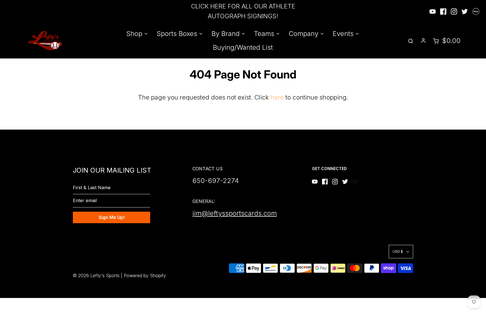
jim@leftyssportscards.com (234, 213)
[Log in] (423, 40)
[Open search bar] (411, 40)
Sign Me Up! (112, 217)
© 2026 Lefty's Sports (96, 275)
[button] (401, 251)
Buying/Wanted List (243, 47)
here (277, 97)
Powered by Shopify (145, 275)
